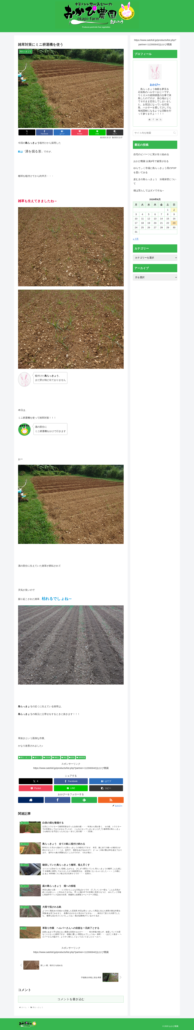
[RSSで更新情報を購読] (111, 800)
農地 (72, 757)
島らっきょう (25, 757)
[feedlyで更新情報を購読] (84, 800)
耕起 (65, 757)
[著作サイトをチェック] (31, 800)
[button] (114, 132)
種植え (57, 757)
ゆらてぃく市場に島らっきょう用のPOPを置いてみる (154, 170)
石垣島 (47, 757)
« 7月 (136, 239)
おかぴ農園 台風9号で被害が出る (151, 161)
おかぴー (155, 84)
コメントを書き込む (70, 999)
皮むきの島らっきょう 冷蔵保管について (154, 181)
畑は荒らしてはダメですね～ (148, 190)
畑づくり (38, 757)
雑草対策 (82, 757)
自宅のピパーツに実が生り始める (151, 154)
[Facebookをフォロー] (57, 800)
